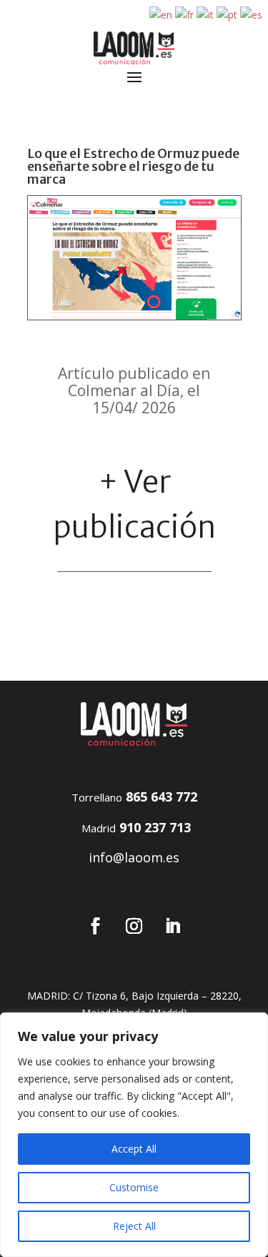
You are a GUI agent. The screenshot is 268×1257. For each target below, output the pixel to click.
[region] (134, 1134)
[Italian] (206, 14)
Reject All (134, 1226)
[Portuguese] (228, 14)
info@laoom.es (134, 857)
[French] (185, 14)
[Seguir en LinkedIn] (173, 926)
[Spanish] (252, 14)
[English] (161, 14)
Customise (134, 1187)
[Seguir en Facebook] (95, 926)
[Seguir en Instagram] (134, 926)
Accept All (134, 1148)
